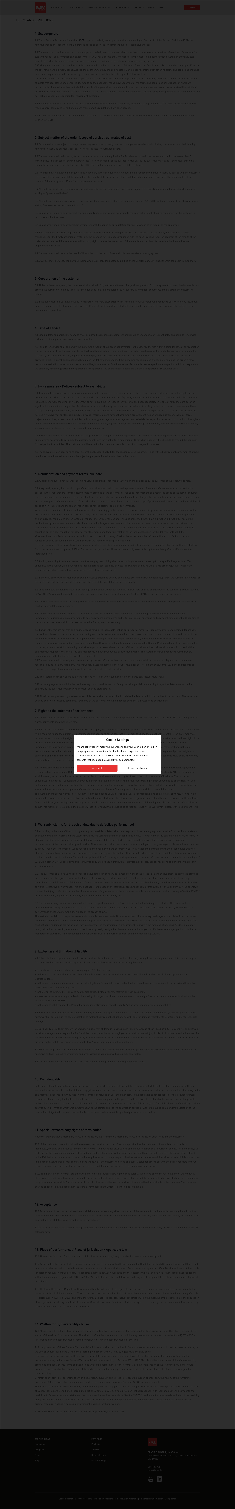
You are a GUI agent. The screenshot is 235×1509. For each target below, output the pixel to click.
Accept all (97, 768)
